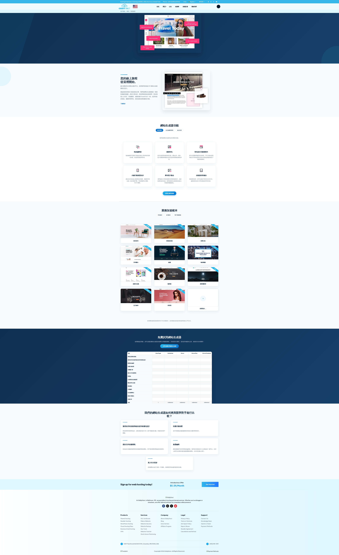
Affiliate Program (166, 526)
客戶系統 (123, 11)
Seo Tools (144, 529)
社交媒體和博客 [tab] (169, 130)
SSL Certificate (145, 518)
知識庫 (177, 6)
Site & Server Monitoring (148, 534)
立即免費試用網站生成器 (169, 346)
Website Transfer (146, 531)
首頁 (158, 6)
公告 (170, 6)
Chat (184, 1)
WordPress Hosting (127, 524)
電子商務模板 (178, 215)
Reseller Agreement (187, 529)
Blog (162, 521)
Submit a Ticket (206, 524)
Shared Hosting (125, 518)
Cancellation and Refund (188, 531)
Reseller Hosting (126, 521)
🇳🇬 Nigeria (191, 1)
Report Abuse (185, 526)
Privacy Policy (185, 518)
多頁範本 (168, 215)
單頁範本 (160, 215)
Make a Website (146, 521)
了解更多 (123, 103)
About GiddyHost (166, 518)
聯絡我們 (194, 6)
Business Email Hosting (128, 529)
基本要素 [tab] (159, 130)
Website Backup (146, 526)
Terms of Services (186, 521)
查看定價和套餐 (169, 193)
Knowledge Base (206, 521)
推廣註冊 (185, 6)
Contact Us (204, 518)
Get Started (210, 484)
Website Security (146, 524)
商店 (164, 6)
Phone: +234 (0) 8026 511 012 (171, 1)
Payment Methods (207, 526)
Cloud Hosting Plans (127, 526)
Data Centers (165, 524)
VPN (122, 531)
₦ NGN (201, 1)
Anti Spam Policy (186, 524)
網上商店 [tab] (179, 130)
